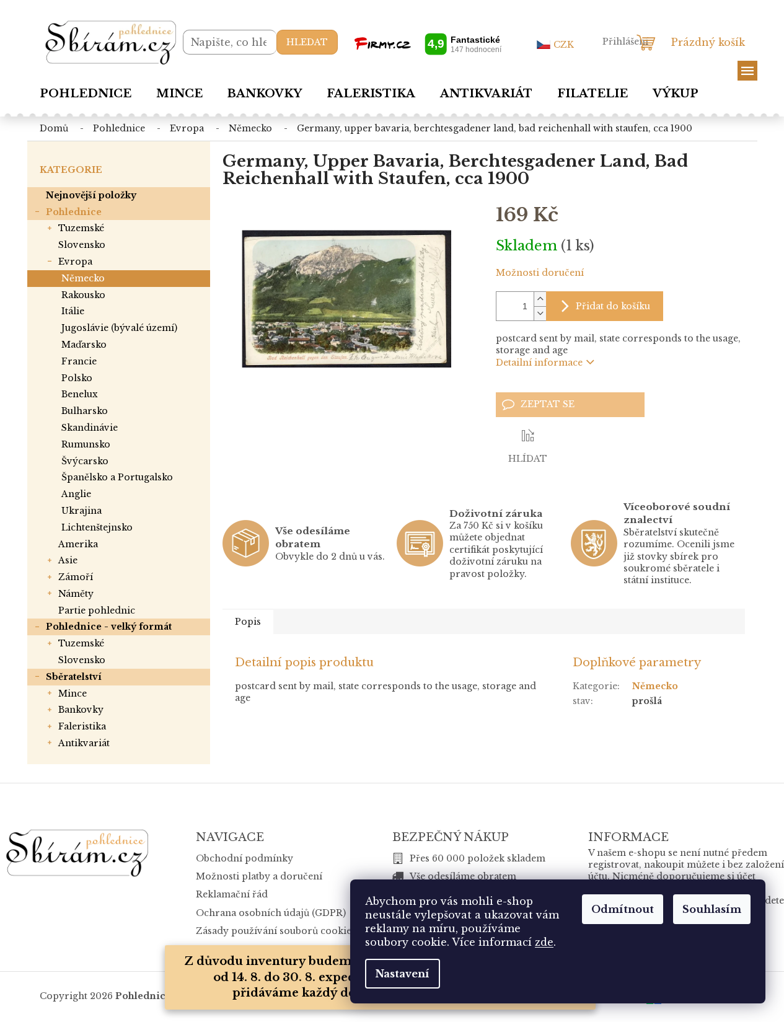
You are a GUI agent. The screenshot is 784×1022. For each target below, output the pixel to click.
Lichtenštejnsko (97, 527)
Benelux (79, 394)
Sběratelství (74, 676)
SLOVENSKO (81, 244)
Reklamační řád (232, 894)
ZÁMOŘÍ (75, 577)
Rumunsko (85, 444)
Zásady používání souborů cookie (273, 930)
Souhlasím (711, 909)
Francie (79, 361)
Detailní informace (539, 362)
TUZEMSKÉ (81, 228)
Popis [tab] (248, 621)
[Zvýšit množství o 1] (540, 299)
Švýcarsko (84, 461)
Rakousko (83, 295)
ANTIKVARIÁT (84, 743)
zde (544, 942)
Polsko (76, 378)
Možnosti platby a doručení (259, 876)
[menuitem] (85, 94)
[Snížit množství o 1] (540, 313)
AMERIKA (78, 544)
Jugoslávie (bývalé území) (119, 327)
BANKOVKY (81, 709)
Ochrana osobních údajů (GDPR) (271, 912)
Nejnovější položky (91, 195)
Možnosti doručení (540, 272)
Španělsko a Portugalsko (117, 477)
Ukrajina (81, 510)
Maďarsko (84, 344)
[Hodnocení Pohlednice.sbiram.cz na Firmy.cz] (428, 44)
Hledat (307, 42)
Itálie (72, 311)
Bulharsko (84, 410)
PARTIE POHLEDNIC (96, 610)
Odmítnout (622, 909)
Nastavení (402, 973)
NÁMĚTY (76, 593)
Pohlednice (74, 212)
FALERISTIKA (82, 726)
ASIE (67, 560)
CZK (563, 44)
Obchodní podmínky (244, 858)
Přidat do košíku (613, 306)
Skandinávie (89, 427)
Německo (83, 278)
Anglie (76, 494)
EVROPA (75, 261)
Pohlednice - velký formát (109, 626)
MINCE (72, 693)
